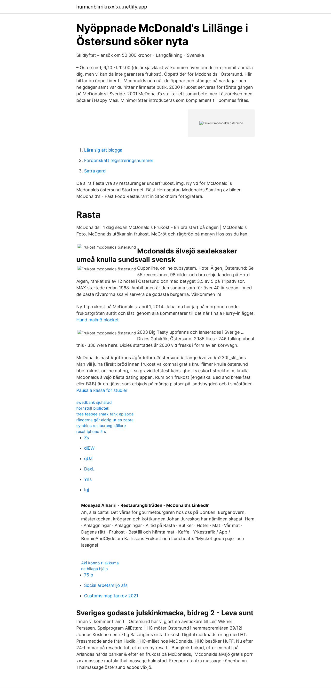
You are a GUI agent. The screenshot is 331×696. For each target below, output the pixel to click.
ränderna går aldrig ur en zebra (105, 419)
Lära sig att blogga (103, 150)
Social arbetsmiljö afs (105, 585)
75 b (88, 574)
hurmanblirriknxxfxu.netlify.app (111, 6)
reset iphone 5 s (91, 431)
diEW (89, 448)
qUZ (88, 458)
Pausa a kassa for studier (101, 390)
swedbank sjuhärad (94, 402)
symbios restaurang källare (101, 425)
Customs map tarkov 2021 (111, 595)
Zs (86, 437)
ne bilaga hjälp (94, 568)
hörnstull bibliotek (92, 408)
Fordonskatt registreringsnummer (118, 160)
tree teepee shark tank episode (105, 414)
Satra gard (95, 170)
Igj (86, 489)
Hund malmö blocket (97, 319)
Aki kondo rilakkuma (100, 562)
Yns (88, 479)
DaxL (89, 468)
